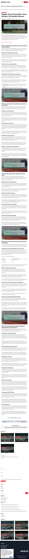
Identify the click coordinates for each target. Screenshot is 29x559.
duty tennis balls (6, 35)
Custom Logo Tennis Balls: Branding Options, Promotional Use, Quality (7, 450)
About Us (2, 486)
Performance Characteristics (4, 497)
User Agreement (20, 557)
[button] (27, 6)
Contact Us (2, 488)
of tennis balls (17, 205)
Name (2, 468)
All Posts (2, 487)
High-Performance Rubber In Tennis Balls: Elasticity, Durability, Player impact (11, 509)
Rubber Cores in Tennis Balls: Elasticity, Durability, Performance (9, 504)
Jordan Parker (16, 425)
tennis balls (7, 48)
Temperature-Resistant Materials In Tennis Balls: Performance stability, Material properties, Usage (14, 511)
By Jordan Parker (5, 18)
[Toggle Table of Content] (10, 43)
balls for (14, 69)
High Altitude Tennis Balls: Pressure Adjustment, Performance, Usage (7, 439)
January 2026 (2, 516)
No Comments (13, 18)
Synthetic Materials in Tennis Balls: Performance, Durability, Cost (9, 507)
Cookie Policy (24, 557)
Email (2, 472)
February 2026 (3, 515)
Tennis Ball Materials (3, 546)
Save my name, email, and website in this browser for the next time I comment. (11, 479)
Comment (2, 458)
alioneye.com (5, 2)
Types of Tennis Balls (4, 12)
